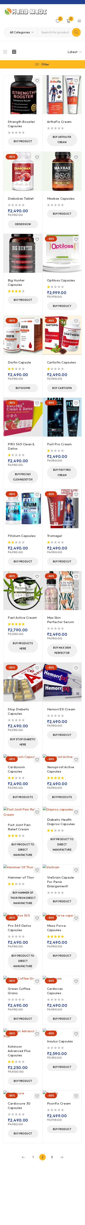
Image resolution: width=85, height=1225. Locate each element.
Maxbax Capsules (61, 198)
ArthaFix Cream (59, 122)
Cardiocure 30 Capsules (19, 1105)
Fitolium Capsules (22, 536)
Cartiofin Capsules (61, 362)
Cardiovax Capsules (55, 991)
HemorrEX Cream (61, 709)
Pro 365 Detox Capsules (19, 927)
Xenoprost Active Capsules (61, 769)
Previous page (23, 1157)
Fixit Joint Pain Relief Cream (19, 827)
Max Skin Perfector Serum (60, 619)
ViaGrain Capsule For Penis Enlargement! (60, 881)
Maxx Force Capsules (56, 927)
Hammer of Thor (21, 877)
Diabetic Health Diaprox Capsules (61, 821)
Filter (45, 64)
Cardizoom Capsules (16, 769)
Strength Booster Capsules (21, 124)
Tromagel (54, 536)
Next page (61, 1157)
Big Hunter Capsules (16, 282)
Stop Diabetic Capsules (18, 711)
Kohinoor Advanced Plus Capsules (19, 1050)
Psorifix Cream (59, 1103)
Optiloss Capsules (61, 280)
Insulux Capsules (60, 1041)
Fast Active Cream (22, 617)
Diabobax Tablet (21, 198)
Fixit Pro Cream (59, 444)
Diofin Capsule (19, 362)
